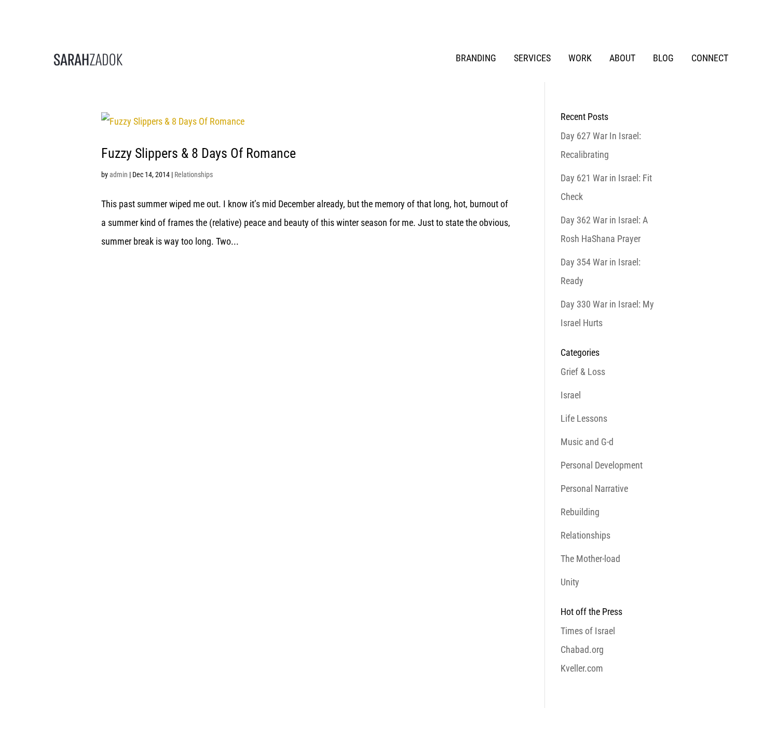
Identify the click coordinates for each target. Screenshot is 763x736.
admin (119, 174)
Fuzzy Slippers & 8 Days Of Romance (198, 153)
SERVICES (532, 57)
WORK (580, 57)
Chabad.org (582, 649)
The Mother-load (590, 558)
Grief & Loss (583, 371)
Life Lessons (584, 418)
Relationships (193, 174)
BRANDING (476, 57)
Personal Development (602, 465)
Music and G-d (587, 441)
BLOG (663, 57)
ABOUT (622, 57)
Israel (571, 395)
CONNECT (709, 57)
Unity (570, 582)
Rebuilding (580, 511)
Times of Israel (588, 630)
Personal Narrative (594, 488)
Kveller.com (582, 668)
